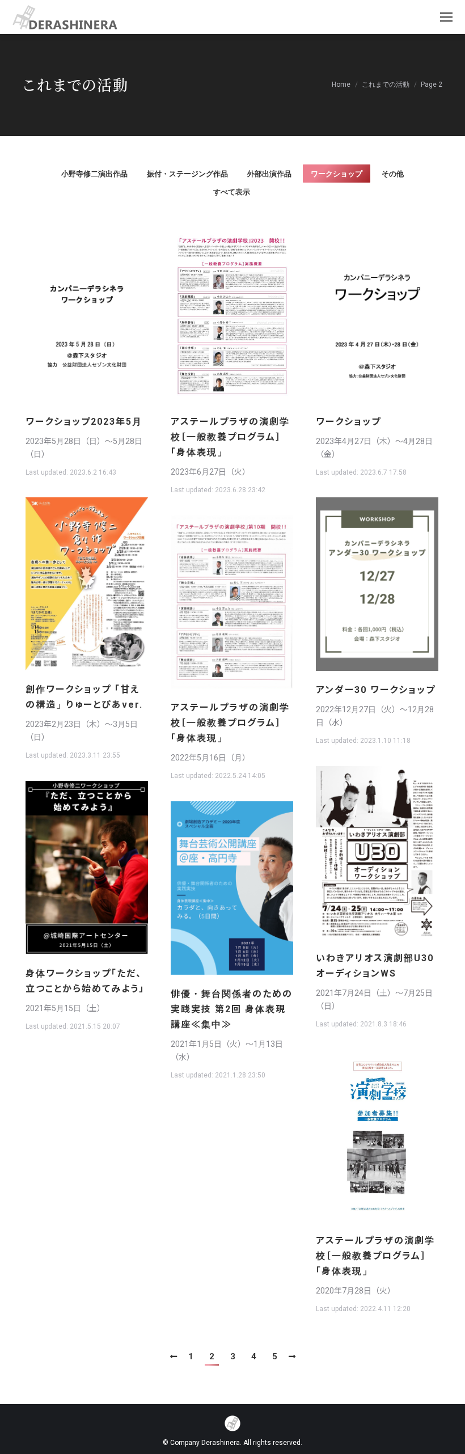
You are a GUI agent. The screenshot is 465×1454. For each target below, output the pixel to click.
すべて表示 (231, 192)
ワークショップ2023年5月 (84, 421)
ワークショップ (336, 174)
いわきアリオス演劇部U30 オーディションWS (375, 966)
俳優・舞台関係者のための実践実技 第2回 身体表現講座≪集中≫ (232, 1009)
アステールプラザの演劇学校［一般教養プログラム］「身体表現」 (230, 437)
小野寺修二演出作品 (94, 174)
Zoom (71, 315)
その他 (393, 174)
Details (102, 315)
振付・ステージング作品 (187, 174)
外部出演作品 (269, 174)
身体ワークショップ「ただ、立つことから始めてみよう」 (85, 981)
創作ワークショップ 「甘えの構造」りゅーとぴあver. (87, 697)
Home (341, 84)
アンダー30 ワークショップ (376, 689)
